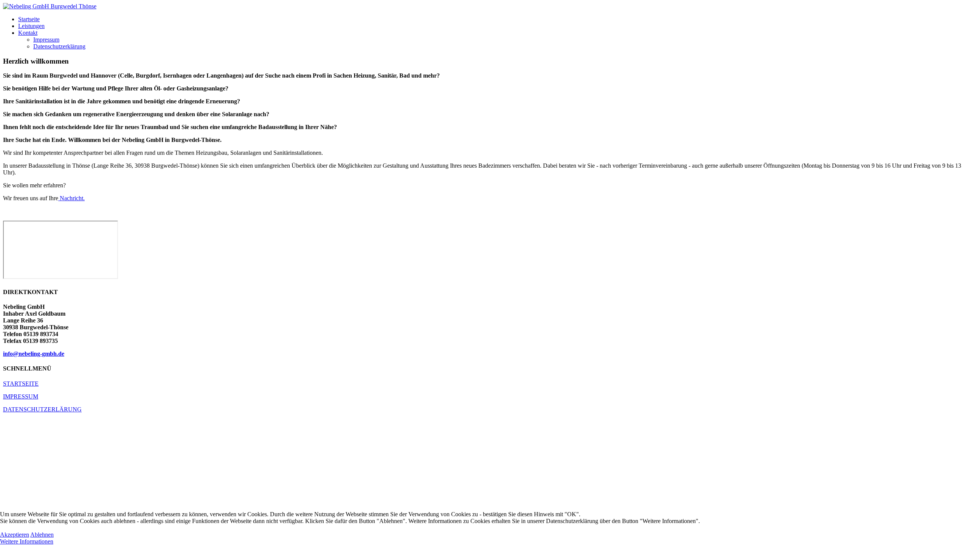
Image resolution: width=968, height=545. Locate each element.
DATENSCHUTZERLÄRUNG (42, 409)
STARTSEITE (21, 383)
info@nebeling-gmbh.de (33, 353)
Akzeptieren (14, 534)
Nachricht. (71, 198)
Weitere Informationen (26, 541)
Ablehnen (42, 534)
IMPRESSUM (20, 396)
